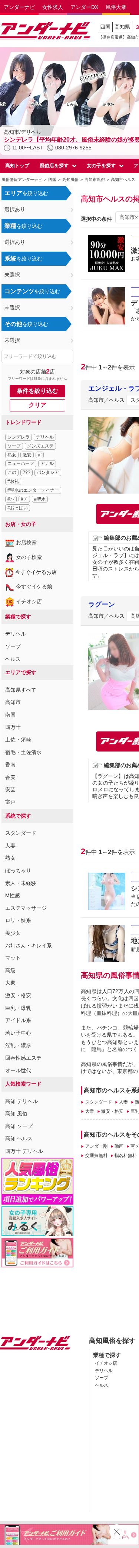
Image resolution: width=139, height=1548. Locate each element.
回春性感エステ (23, 1058)
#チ (24, 499)
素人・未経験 (20, 883)
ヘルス (13, 659)
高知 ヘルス (19, 1138)
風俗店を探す (54, 165)
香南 (10, 764)
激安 (27, 455)
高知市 (13, 702)
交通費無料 (96, 1155)
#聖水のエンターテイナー (33, 490)
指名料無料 (126, 1155)
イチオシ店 (29, 601)
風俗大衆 (116, 7)
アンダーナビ (19, 7)
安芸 (10, 789)
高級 (10, 970)
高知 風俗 (16, 1113)
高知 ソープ (19, 1126)
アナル (47, 463)
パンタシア (48, 472)
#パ (10, 499)
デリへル (45, 437)
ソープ (14, 446)
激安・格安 (18, 995)
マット (13, 958)
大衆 (10, 983)
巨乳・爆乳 (18, 1008)
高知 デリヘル (21, 1101)
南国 (10, 715)
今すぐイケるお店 (36, 572)
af (40, 455)
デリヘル (15, 634)
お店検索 (26, 542)
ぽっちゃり (18, 870)
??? (26, 472)
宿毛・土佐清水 (23, 752)
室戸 (10, 802)
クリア (37, 405)
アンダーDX (84, 7)
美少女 (13, 933)
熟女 (11, 455)
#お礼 (13, 481)
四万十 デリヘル (24, 1151)
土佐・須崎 (18, 740)
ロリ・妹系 (18, 920)
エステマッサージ (26, 908)
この (11, 472)
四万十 (13, 727)
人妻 (10, 846)
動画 (119, 1146)
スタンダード (20, 833)
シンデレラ (18, 437)
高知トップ (17, 165)
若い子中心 (18, 1033)
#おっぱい (17, 507)
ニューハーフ (20, 463)
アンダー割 (96, 1146)
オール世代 (18, 1070)
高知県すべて (20, 690)
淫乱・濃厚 (18, 1045)
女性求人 (52, 7)
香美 (10, 777)
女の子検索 (29, 557)
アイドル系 (18, 1020)
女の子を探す (101, 165)
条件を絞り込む (37, 391)
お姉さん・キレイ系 (28, 945)
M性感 (12, 895)
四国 (105, 27)
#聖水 (40, 499)
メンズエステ (40, 446)
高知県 (122, 27)
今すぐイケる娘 (34, 586)
